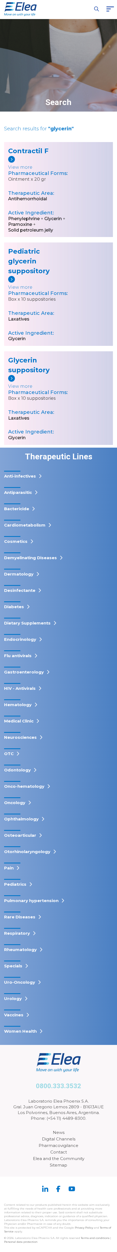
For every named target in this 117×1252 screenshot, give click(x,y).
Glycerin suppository (28, 365)
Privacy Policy (84, 1227)
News (58, 1132)
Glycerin (53, 218)
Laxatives (18, 319)
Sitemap (58, 1165)
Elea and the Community (58, 1158)
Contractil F (28, 151)
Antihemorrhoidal (27, 198)
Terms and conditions (95, 1238)
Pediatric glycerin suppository (28, 261)
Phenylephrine (24, 218)
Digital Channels (58, 1139)
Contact (58, 1152)
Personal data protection (21, 1242)
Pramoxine (20, 224)
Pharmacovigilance (58, 1145)
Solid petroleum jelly (30, 230)
